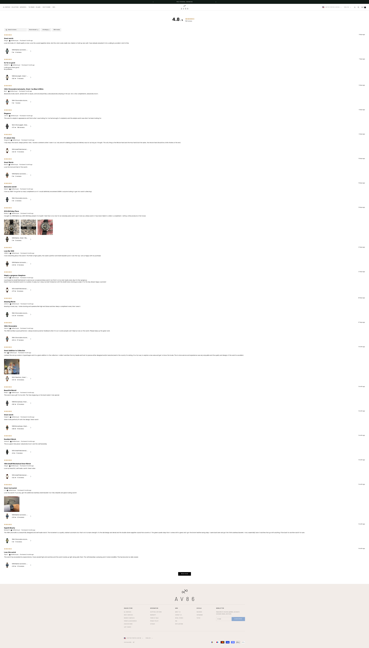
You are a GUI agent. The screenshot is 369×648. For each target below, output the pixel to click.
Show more (184, 573)
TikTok (198, 618)
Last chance (127, 627)
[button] (11, 227)
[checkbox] (56, 30)
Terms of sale (154, 618)
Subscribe (238, 619)
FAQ (176, 621)
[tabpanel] (184, 303)
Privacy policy (154, 621)
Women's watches (129, 618)
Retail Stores (179, 618)
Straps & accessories (130, 621)
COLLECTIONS (15, 7)
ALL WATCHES (6, 7)
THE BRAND (31, 7)
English (346, 7)
